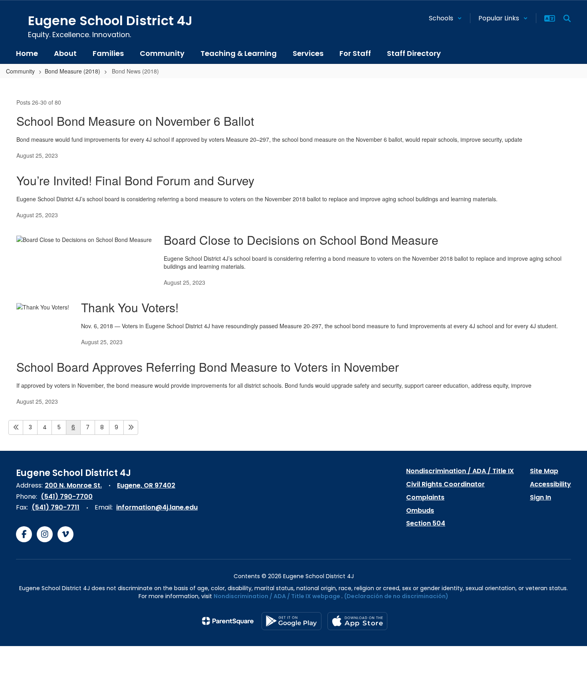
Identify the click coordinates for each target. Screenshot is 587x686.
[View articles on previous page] (16, 427)
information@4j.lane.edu (157, 507)
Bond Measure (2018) (72, 71)
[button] (445, 18)
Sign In (540, 497)
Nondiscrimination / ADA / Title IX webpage (277, 596)
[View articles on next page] (131, 427)
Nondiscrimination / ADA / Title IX (460, 471)
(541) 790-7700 (67, 496)
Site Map (544, 471)
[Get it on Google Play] (291, 621)
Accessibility (550, 484)
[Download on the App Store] (357, 621)
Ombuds (420, 510)
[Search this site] (567, 18)
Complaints (425, 497)
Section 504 (425, 523)
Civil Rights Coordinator (445, 484)
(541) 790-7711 (55, 507)
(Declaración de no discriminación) (396, 596)
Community (20, 71)
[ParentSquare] (228, 621)
